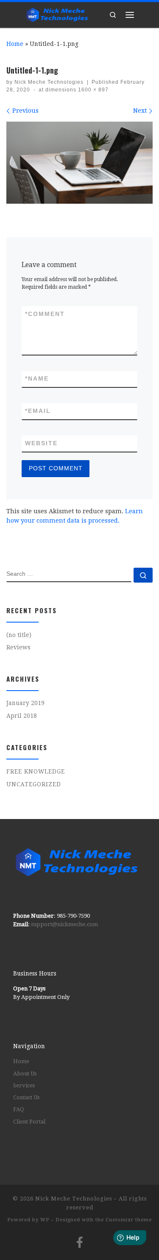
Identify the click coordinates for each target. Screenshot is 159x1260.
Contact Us (26, 1097)
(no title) (18, 634)
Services (24, 1085)
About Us (24, 1073)
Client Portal (29, 1121)
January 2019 (25, 703)
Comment (45, 313)
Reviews (18, 647)
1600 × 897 (92, 90)
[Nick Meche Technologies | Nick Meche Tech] (57, 13)
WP (44, 1220)
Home (14, 43)
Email (38, 410)
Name (37, 378)
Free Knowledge (35, 771)
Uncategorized (33, 784)
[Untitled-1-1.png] (79, 163)
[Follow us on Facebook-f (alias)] (79, 1242)
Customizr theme (129, 1220)
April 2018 (21, 715)
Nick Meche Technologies (49, 82)
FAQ (18, 1109)
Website (41, 443)
